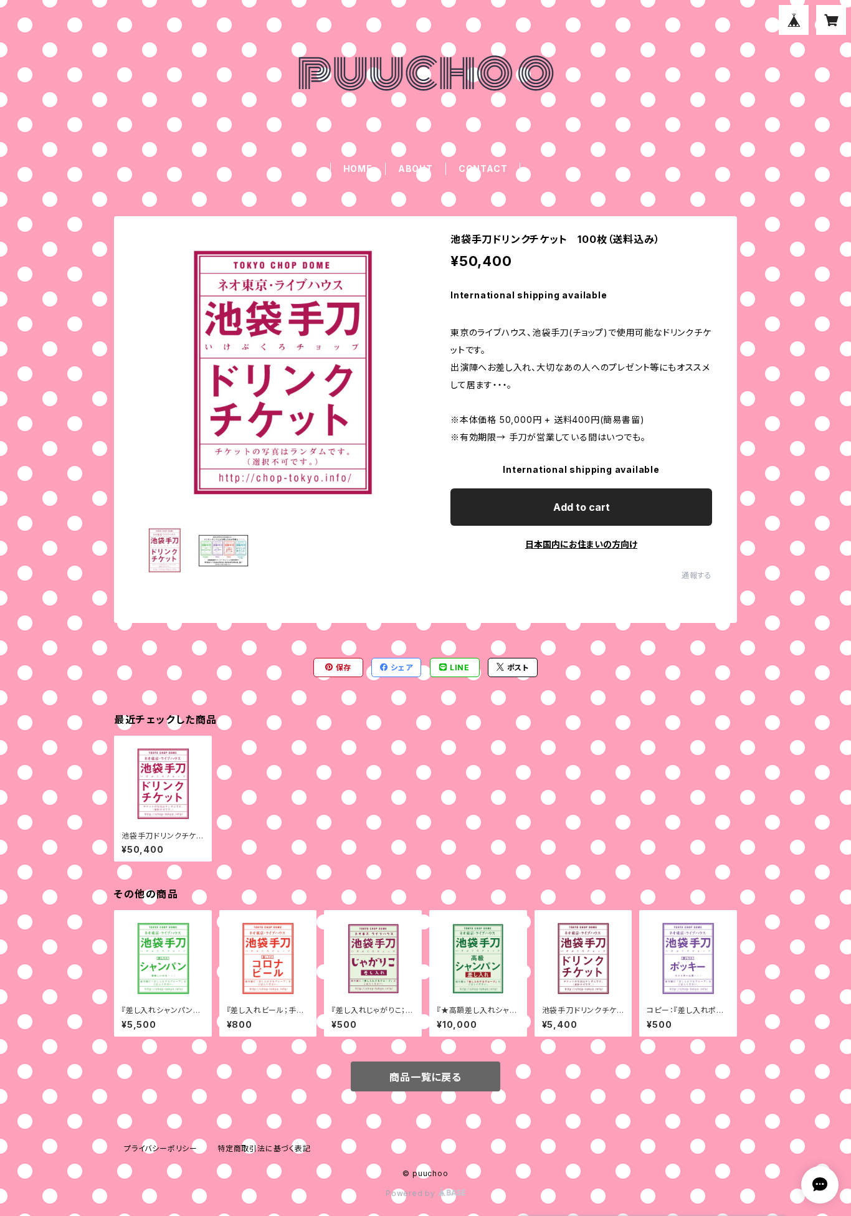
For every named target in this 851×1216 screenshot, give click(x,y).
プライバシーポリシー (160, 1148)
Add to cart (581, 507)
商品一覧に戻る (425, 1077)
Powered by (412, 1193)
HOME (358, 168)
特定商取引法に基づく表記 (264, 1148)
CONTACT (483, 168)
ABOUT (415, 168)
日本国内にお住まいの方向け (581, 544)
